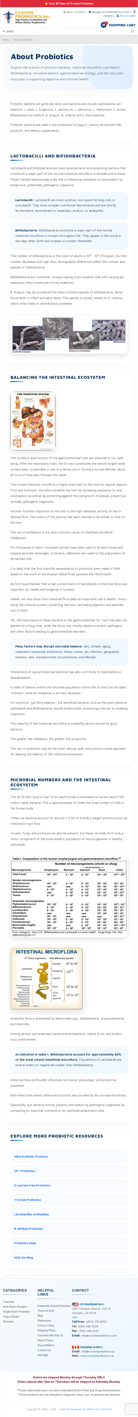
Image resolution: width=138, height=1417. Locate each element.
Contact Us (44, 1350)
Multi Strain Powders (15, 1306)
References (44, 1320)
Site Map (43, 1355)
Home (5, 39)
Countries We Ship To (50, 1335)
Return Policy (45, 1340)
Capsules (8, 1301)
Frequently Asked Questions (54, 1306)
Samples (8, 1321)
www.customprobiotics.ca (97, 1355)
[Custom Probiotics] (27, 17)
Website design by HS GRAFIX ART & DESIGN (86, 1409)
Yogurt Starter (11, 1316)
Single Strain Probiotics (16, 1311)
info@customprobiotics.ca (97, 1351)
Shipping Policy (47, 1330)
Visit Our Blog (23, 1257)
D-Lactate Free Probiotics (32, 1185)
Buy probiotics (46, 1345)
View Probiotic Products (31, 1156)
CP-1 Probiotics (24, 1171)
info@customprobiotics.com (111, 12)
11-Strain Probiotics (27, 1199)
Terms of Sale (46, 1310)
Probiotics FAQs (25, 1243)
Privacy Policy (46, 1325)
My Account (127, 15)
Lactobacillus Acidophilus (31, 1214)
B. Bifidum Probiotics (28, 1228)
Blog (40, 1315)
